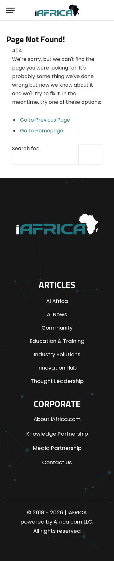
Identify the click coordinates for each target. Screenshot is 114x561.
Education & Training (57, 341)
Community (57, 327)
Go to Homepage (41, 130)
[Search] (103, 10)
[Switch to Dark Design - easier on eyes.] (91, 10)
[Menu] (10, 10)
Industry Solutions (57, 354)
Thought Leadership (57, 381)
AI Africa (57, 301)
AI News (57, 314)
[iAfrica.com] (57, 10)
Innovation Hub (57, 367)
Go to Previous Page (45, 120)
